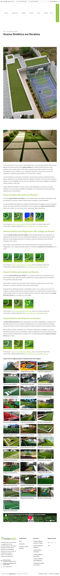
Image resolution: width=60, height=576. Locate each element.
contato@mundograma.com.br (8, 1)
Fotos (38, 13)
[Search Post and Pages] (58, 1)
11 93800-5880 (6, 564)
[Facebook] (55, 542)
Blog (52, 13)
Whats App (32, 226)
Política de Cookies (43, 573)
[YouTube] (49, 545)
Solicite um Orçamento (57, 13)
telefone (45, 226)
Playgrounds (15, 13)
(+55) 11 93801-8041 (34, 1)
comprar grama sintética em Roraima (21, 224)
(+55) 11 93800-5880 (22, 1)
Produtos (24, 13)
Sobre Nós (22, 544)
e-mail (26, 226)
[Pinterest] (54, 1)
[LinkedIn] (50, 1)
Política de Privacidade (54, 573)
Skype (38, 226)
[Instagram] (52, 1)
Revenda (46, 13)
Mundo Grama (12, 573)
